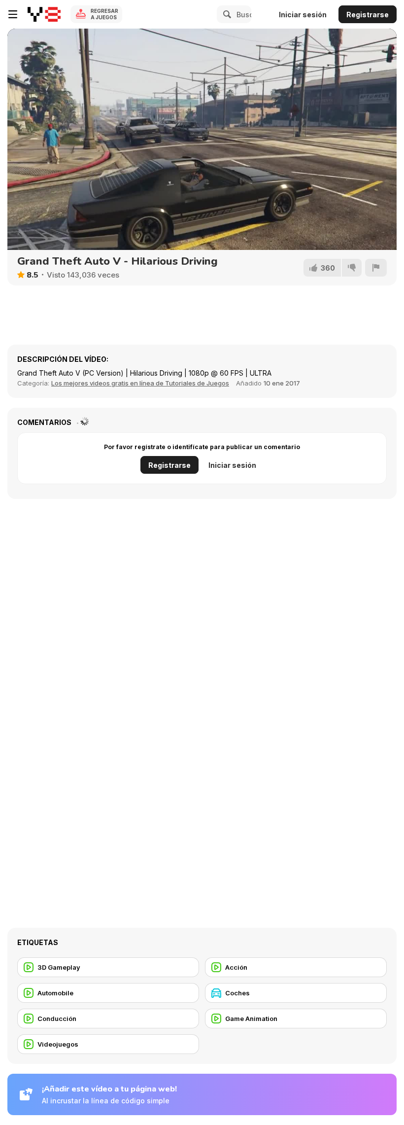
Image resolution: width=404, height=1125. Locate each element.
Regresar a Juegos (104, 14)
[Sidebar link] (13, 14)
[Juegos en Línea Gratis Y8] (44, 14)
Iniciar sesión (303, 14)
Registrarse (367, 14)
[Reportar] (376, 268)
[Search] (226, 14)
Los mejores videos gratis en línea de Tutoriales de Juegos (140, 383)
